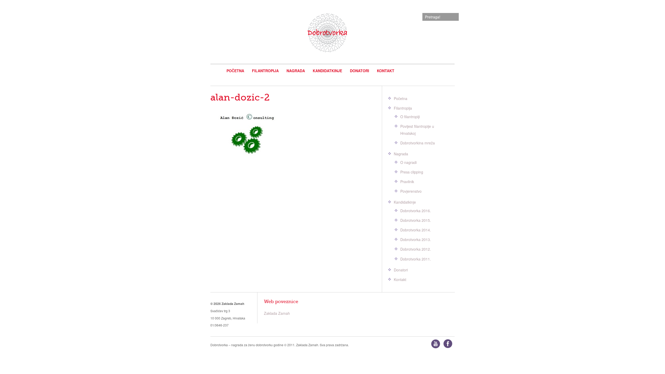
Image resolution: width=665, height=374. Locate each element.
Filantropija (265, 70)
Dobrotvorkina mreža (417, 142)
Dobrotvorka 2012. (415, 249)
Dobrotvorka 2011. (415, 259)
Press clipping (411, 172)
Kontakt (385, 70)
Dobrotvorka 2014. (415, 229)
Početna (235, 70)
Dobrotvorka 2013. (415, 239)
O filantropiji (410, 116)
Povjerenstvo (411, 191)
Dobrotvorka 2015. (415, 220)
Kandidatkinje (327, 70)
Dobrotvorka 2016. (415, 210)
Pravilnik (407, 181)
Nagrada (296, 70)
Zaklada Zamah (277, 313)
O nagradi (408, 162)
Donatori (359, 70)
